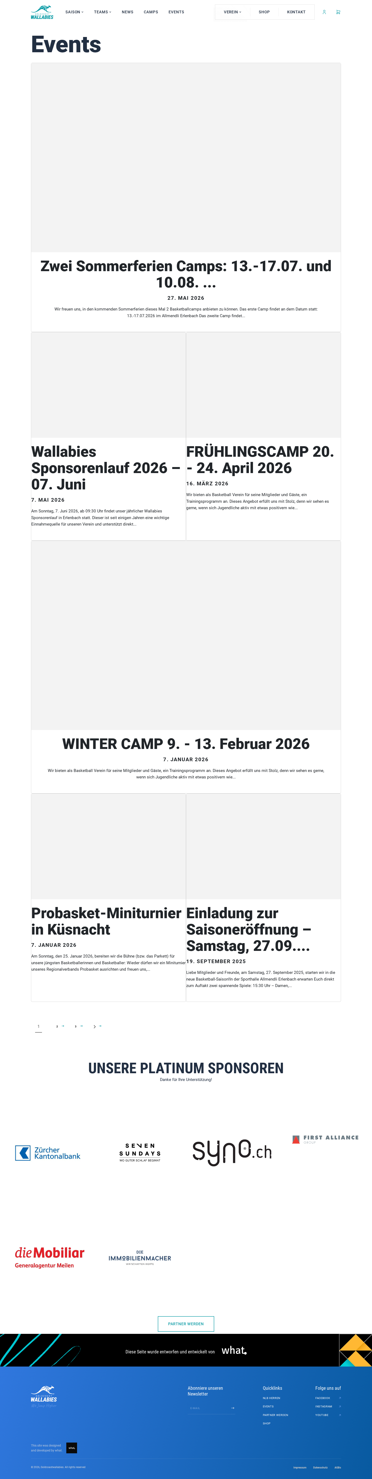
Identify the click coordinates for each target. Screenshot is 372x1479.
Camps (151, 12)
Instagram (323, 1406)
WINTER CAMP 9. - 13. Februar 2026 (186, 744)
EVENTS (176, 12)
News (127, 12)
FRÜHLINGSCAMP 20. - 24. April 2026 (260, 460)
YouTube (322, 1415)
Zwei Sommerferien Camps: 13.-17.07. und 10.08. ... (186, 274)
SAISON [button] (72, 12)
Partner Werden (186, 1324)
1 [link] (38, 1026)
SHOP (267, 1423)
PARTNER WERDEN (275, 1415)
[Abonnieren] (232, 1408)
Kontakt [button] (296, 12)
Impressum (299, 1467)
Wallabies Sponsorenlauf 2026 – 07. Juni (105, 468)
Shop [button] (264, 12)
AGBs (338, 1467)
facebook (322, 1398)
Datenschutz (320, 1467)
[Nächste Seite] (94, 1026)
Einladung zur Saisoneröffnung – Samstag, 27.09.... (248, 929)
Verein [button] (231, 12)
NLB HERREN (272, 1398)
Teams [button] (101, 12)
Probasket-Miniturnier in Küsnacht (106, 921)
